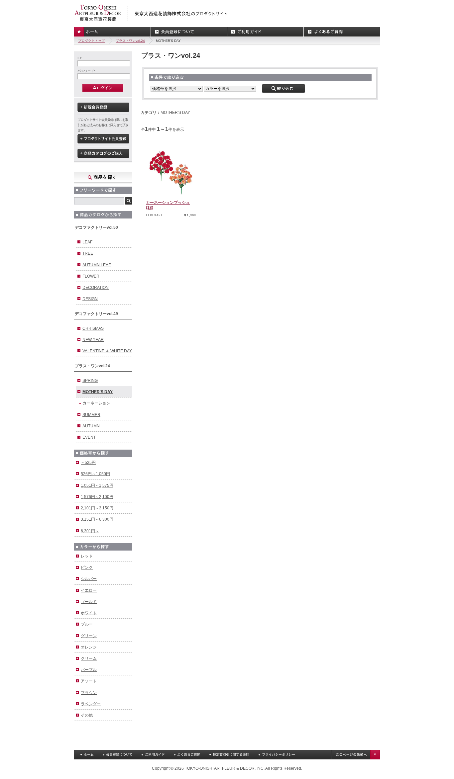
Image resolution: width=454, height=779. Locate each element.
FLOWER (90, 276)
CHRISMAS (93, 328)
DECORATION (95, 287)
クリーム (89, 658)
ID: (79, 58)
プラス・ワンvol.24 (130, 41)
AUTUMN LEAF (96, 265)
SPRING (90, 380)
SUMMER (91, 414)
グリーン (89, 636)
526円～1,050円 (95, 474)
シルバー (89, 578)
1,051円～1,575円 (97, 485)
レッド (87, 556)
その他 (87, 715)
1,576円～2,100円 (97, 496)
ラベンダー (91, 704)
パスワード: (86, 71)
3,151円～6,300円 (97, 519)
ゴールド (89, 601)
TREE (87, 253)
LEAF (87, 242)
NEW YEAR (93, 339)
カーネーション (96, 403)
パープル (89, 669)
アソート (89, 681)
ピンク (87, 567)
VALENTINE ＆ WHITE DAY (107, 351)
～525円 (88, 462)
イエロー (89, 590)
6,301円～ (90, 531)
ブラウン (89, 692)
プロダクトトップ (91, 41)
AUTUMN (91, 426)
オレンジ (89, 647)
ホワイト (89, 613)
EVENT (89, 437)
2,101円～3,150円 (97, 508)
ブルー (87, 624)
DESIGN (90, 299)
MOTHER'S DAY (97, 392)
